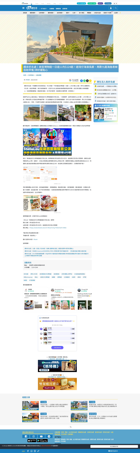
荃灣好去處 (98, 432)
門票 (85, 277)
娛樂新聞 (58, 8)
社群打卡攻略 (93, 3)
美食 (79, 277)
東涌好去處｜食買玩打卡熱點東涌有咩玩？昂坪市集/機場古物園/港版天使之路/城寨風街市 (103, 405)
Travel (36, 3)
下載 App (109, 3)
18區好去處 (97, 13)
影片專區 (81, 13)
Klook (35, 239)
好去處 (26, 274)
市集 (62, 432)
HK (31, 3)
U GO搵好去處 (82, 3)
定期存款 (64, 8)
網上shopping (28, 277)
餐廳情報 (57, 434)
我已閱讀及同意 (114, 446)
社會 (112, 432)
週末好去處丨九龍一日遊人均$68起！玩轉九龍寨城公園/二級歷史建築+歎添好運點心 (49, 248)
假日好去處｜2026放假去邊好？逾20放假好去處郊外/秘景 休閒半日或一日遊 (54, 417)
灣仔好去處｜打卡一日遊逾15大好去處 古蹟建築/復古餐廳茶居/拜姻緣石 (103, 417)
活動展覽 (38, 75)
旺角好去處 (106, 432)
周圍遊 (89, 13)
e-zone (60, 3)
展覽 (53, 277)
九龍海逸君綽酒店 (80, 274)
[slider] (47, 154)
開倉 (66, 432)
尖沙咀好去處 (73, 432)
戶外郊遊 (43, 402)
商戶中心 (100, 3)
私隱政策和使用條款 (46, 446)
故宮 (25, 280)
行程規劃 (32, 280)
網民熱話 (57, 439)
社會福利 (70, 434)
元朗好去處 (90, 432)
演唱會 (25, 13)
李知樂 (28, 80)
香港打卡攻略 (107, 13)
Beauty (48, 3)
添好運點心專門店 (67, 274)
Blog (55, 3)
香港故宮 (56, 274)
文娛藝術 (67, 277)
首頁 (24, 75)
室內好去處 (93, 414)
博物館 (60, 277)
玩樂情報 (31, 75)
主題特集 (116, 13)
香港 (74, 277)
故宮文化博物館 (45, 277)
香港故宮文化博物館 (45, 274)
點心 (36, 277)
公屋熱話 (51, 8)
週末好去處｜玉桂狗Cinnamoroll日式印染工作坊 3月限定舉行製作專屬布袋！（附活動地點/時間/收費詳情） (56, 251)
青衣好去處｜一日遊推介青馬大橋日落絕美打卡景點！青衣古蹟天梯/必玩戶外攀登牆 (54, 405)
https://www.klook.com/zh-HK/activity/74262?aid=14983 (48, 228)
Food (42, 3)
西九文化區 (34, 274)
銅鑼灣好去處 (82, 432)
